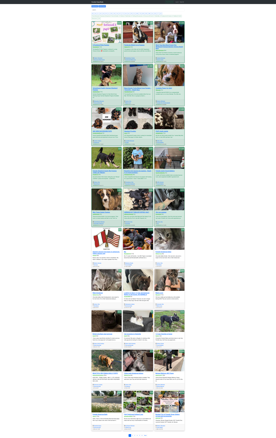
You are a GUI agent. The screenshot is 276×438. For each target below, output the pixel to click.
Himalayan (159, 264)
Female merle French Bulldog (165, 171)
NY (106, 13)
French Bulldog (160, 142)
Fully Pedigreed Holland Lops (133, 414)
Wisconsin (101, 101)
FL (98, 13)
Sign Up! (182, 2)
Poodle (127, 142)
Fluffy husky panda (162, 131)
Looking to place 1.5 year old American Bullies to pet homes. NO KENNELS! (136, 293)
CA (117, 13)
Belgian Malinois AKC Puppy (165, 373)
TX (123, 13)
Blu (125, 252)
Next (145, 435)
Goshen (95, 140)
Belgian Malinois (160, 386)
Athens (95, 182)
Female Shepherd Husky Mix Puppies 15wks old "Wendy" (105, 171)
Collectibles (157, 16)
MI (92, 13)
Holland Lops (128, 427)
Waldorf (96, 58)
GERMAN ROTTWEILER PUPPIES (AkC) (136, 212)
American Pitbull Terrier (99, 59)
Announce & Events (148, 16)
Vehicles (122, 16)
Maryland (100, 58)
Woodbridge (128, 58)
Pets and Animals (98, 102)
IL (108, 13)
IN (103, 13)
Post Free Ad (169, 2)
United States (102, 6)
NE (155, 13)
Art (99, 18)
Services (96, 264)
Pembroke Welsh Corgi (130, 59)
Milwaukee (96, 101)
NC (101, 13)
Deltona (158, 343)
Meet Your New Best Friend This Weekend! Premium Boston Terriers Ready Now (169, 46)
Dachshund (96, 142)
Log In (177, 2)
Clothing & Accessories (137, 16)
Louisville (127, 140)
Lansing (158, 384)
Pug (158, 223)
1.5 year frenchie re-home (164, 334)
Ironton (158, 221)
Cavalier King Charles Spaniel (163, 102)
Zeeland (159, 58)
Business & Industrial (105, 16)
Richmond (96, 384)
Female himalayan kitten (163, 252)
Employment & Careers (166, 16)
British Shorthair (97, 345)
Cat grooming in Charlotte (132, 334)
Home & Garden (115, 16)
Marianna (127, 263)
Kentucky (132, 140)
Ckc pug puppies (161, 212)
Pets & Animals (95, 16)
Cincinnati (159, 304)
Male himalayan (98, 293)
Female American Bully (100, 414)
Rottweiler (127, 223)
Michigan (163, 58)
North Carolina (101, 343)
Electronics (94, 18)
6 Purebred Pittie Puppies (101, 45)
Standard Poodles (130, 131)
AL (152, 13)
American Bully (128, 305)
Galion (158, 140)
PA (111, 13)
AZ (161, 13)
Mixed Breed (97, 183)
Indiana (99, 140)
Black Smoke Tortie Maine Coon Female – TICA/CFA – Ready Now (137, 89)
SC (134, 13)
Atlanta (95, 263)
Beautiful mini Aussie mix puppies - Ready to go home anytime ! (137, 171)
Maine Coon (128, 102)
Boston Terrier (160, 59)
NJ (128, 13)
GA (125, 13)
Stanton (159, 101)
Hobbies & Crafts (177, 16)
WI (131, 13)
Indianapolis (128, 304)
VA (114, 13)
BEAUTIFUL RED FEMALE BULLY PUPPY (105, 373)
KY (120, 13)
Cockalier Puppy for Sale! (164, 88)
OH (95, 13)
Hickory (95, 343)
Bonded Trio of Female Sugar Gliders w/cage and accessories (168, 415)
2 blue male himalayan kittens (133, 373)
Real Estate (128, 16)
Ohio (130, 101)
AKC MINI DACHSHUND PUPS (102, 131)
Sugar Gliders (160, 427)
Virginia (133, 58)
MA (149, 13)
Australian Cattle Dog (99, 223)
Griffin (158, 182)
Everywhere (94, 6)
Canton (127, 101)
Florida (131, 263)
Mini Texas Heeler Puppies (101, 212)
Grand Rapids (97, 221)
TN (140, 13)
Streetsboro (128, 182)
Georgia (162, 182)
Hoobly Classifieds (97, 2)
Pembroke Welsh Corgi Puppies (134, 45)
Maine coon (159, 293)
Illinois (99, 425)
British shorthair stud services (102, 334)
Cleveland (127, 221)
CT (158, 13)
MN (137, 13)
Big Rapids (127, 425)
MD (143, 13)
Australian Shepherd (130, 183)
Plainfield (96, 425)
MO (146, 13)
